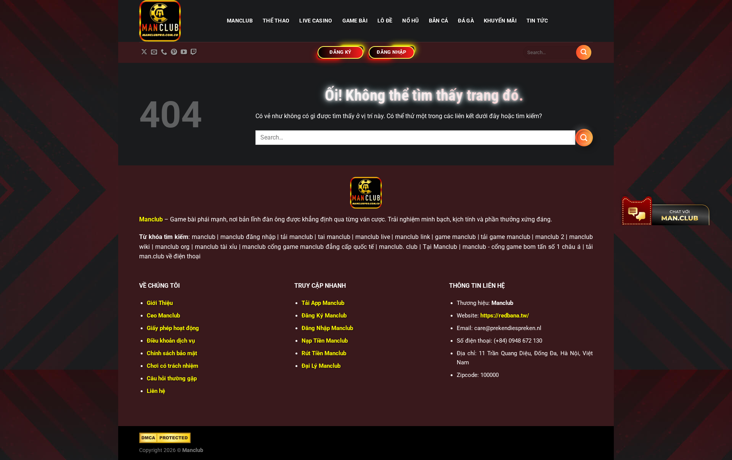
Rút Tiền (324, 353)
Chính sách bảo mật (172, 353)
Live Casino (315, 21)
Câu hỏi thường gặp (172, 378)
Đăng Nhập (327, 328)
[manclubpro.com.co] (177, 21)
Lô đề (384, 21)
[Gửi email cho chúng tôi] (154, 52)
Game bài (355, 21)
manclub (240, 21)
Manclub (151, 219)
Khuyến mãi (500, 21)
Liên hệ (156, 391)
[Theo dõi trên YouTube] (184, 52)
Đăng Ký (324, 315)
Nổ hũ (410, 21)
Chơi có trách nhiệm (172, 365)
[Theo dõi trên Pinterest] (174, 52)
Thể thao (276, 21)
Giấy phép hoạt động (173, 328)
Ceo (163, 315)
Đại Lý (321, 365)
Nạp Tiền (325, 340)
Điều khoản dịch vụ (171, 340)
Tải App (323, 303)
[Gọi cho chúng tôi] (164, 52)
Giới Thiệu (160, 303)
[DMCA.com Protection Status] (165, 437)
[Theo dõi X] (144, 52)
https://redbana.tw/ (504, 315)
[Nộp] (583, 52)
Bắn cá (438, 21)
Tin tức (537, 21)
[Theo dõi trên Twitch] (194, 52)
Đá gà (466, 21)
